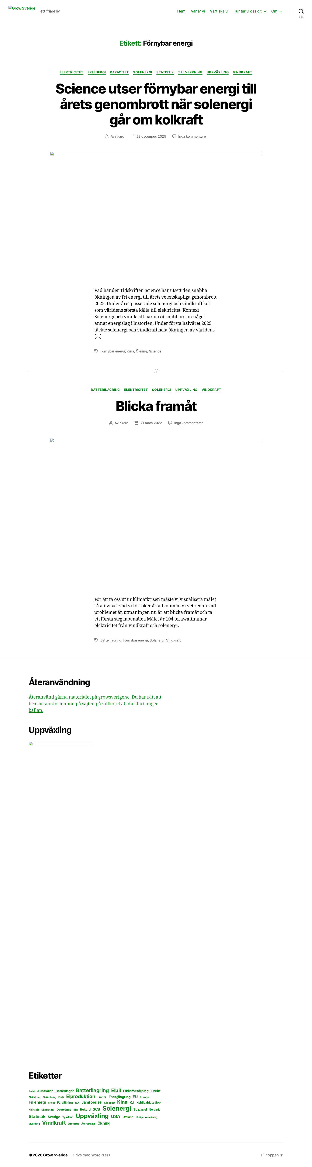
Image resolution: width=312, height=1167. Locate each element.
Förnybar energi (112, 351)
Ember (101, 1097)
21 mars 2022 (151, 423)
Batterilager (65, 1091)
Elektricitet (71, 72)
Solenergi (142, 72)
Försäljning (65, 1102)
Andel (32, 1091)
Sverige (54, 1117)
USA (115, 1116)
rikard (119, 136)
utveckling (34, 1123)
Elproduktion (80, 1096)
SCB (96, 1109)
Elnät (61, 1097)
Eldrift (155, 1091)
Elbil (116, 1090)
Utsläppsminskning (146, 1117)
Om (274, 11)
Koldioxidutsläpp (148, 1102)
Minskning (48, 1109)
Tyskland (67, 1117)
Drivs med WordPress (91, 1155)
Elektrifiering (49, 1097)
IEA (77, 1102)
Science (155, 351)
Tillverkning (190, 72)
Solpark (154, 1109)
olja (75, 1109)
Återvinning (88, 1123)
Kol (132, 1102)
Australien (45, 1091)
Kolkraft (34, 1109)
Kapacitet (119, 72)
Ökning (141, 351)
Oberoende (64, 1109)
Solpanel (140, 1109)
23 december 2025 (151, 136)
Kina (130, 351)
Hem (181, 11)
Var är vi (198, 11)
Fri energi (97, 72)
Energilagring (120, 1097)
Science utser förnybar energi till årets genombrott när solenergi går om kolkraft (156, 104)
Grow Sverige (55, 1155)
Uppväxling (218, 72)
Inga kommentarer (192, 136)
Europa (144, 1097)
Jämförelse (92, 1102)
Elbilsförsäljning (135, 1091)
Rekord (85, 1109)
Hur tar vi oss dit (247, 11)
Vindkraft (242, 72)
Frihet (51, 1102)
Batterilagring (105, 390)
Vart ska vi (219, 11)
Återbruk (73, 1123)
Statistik (165, 72)
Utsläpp (128, 1117)
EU (135, 1096)
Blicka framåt (156, 406)
